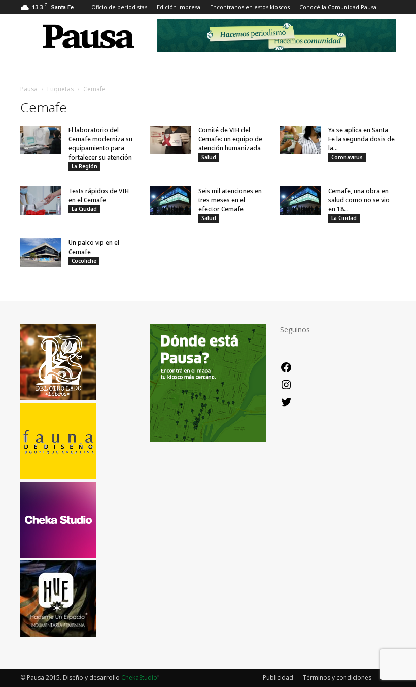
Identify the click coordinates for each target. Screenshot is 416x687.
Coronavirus (347, 157)
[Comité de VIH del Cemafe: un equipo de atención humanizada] (170, 140)
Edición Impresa (178, 7)
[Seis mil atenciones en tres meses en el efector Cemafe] (170, 200)
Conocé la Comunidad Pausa (337, 7)
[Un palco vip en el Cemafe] (40, 252)
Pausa (29, 89)
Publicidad (278, 677)
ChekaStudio (139, 677)
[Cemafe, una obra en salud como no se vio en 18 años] (300, 200)
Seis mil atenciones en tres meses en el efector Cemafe (230, 199)
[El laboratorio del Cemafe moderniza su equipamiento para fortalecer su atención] (40, 140)
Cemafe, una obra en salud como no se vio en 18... (359, 199)
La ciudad (84, 208)
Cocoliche (84, 260)
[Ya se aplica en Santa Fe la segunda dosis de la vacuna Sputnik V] (300, 140)
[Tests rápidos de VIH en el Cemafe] (40, 200)
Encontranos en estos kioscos (250, 7)
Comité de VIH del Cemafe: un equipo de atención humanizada (230, 139)
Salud (208, 157)
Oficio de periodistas (119, 7)
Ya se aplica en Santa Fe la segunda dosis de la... (361, 139)
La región (84, 166)
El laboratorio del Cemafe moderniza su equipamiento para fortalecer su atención (100, 144)
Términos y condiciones (337, 677)
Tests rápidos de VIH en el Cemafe (98, 195)
